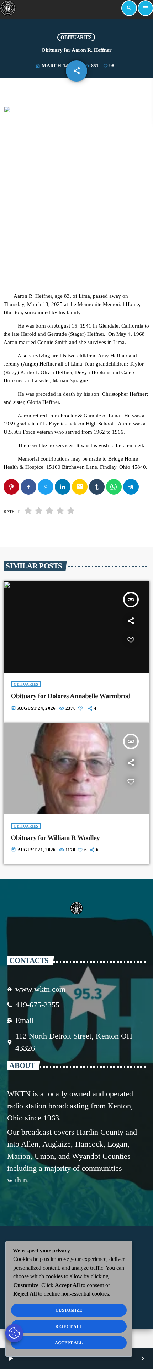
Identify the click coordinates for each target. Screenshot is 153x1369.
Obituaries (76, 37)
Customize (69, 1310)
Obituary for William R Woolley (55, 838)
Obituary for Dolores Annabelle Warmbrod (71, 696)
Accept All (69, 1342)
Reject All (69, 1326)
